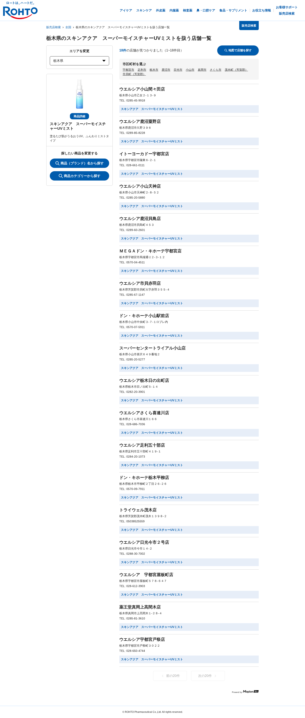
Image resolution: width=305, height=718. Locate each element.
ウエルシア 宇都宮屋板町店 (146, 574)
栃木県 (58, 60)
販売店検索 (53, 27)
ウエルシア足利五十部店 (142, 445)
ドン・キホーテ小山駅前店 (144, 315)
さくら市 (215, 69)
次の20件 (205, 676)
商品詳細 (79, 116)
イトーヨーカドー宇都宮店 (144, 153)
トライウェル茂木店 (138, 510)
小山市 (190, 69)
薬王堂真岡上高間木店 (140, 607)
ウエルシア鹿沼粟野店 (140, 121)
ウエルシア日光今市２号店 (144, 542)
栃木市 (154, 69)
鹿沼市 (166, 69)
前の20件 (173, 676)
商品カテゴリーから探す (82, 176)
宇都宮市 (128, 69)
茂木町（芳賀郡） (236, 69)
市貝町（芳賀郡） (134, 74)
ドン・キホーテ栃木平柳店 (144, 477)
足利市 (142, 69)
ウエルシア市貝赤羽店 (140, 283)
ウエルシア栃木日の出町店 (144, 380)
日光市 (178, 69)
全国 (68, 27)
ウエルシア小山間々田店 (142, 89)
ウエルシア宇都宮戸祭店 (142, 639)
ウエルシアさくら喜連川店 (144, 412)
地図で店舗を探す (240, 50)
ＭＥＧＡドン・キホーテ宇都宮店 (150, 251)
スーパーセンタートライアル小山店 (152, 348)
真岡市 (202, 69)
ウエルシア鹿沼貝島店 (140, 218)
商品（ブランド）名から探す (82, 163)
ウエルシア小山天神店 (140, 186)
